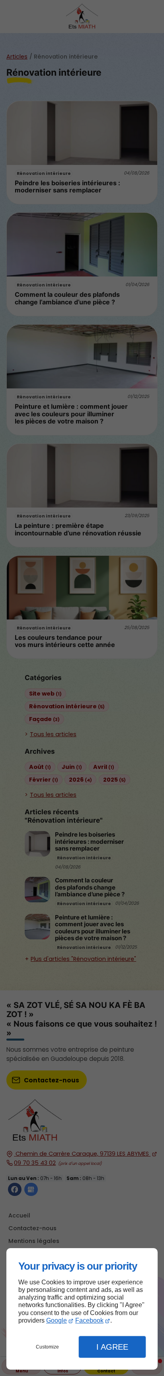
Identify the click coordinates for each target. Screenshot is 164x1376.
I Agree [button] (112, 1347)
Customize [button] (47, 1347)
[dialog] (82, 1309)
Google (56, 1320)
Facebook (89, 1320)
